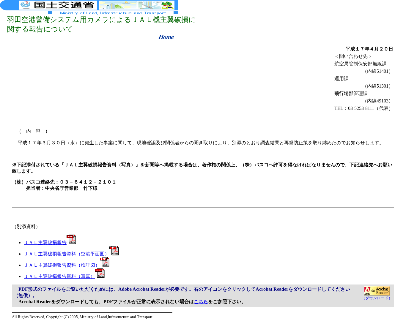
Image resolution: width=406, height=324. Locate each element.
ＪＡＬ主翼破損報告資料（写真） (59, 276)
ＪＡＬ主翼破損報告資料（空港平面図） (66, 253)
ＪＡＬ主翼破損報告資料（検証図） (62, 265)
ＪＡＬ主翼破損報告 (45, 242)
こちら (201, 301)
